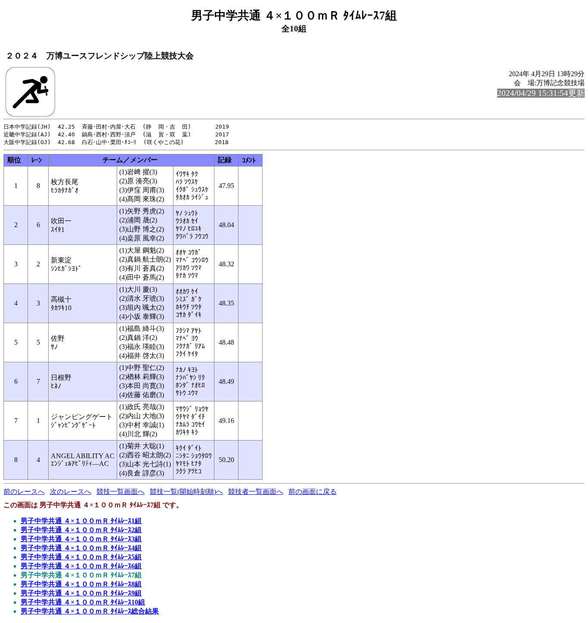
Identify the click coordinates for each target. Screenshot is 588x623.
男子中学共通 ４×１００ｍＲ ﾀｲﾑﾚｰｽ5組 (81, 557)
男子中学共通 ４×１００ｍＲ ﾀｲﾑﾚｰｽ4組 (81, 548)
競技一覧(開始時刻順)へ (186, 491)
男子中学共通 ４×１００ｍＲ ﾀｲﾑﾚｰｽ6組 (81, 566)
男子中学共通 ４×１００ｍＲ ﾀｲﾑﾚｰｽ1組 (81, 520)
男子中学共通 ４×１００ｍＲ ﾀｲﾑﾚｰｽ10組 (83, 602)
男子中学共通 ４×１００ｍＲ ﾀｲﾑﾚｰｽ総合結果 (90, 611)
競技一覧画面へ (120, 491)
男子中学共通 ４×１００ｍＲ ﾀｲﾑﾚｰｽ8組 (81, 584)
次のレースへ (70, 491)
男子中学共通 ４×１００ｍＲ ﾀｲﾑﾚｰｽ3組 (81, 539)
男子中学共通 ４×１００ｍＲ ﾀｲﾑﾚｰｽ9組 (81, 593)
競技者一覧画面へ (255, 491)
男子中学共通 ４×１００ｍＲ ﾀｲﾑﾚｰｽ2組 (81, 530)
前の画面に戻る (312, 491)
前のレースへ (24, 491)
